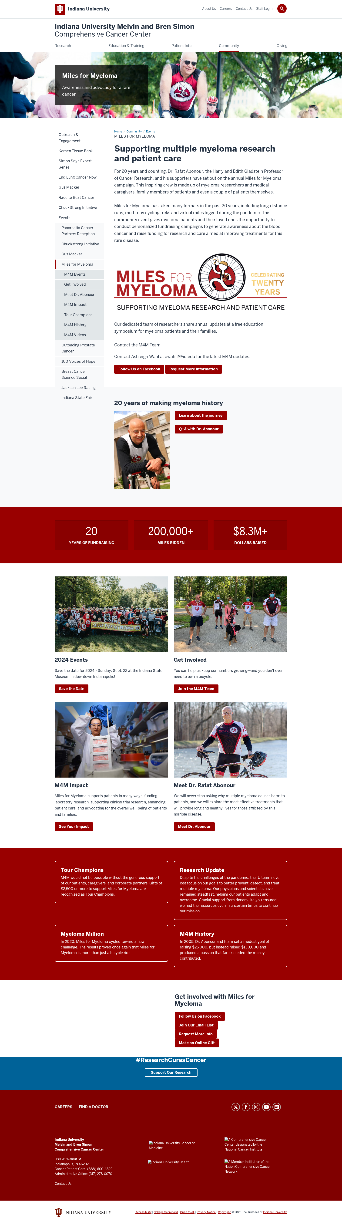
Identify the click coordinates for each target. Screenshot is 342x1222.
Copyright (224, 1212)
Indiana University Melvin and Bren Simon (124, 30)
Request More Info (196, 1034)
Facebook (246, 1107)
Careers (63, 1106)
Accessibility (143, 1212)
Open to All (187, 1212)
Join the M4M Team (196, 688)
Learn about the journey (201, 415)
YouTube (266, 1107)
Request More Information (193, 369)
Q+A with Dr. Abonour (199, 429)
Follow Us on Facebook (139, 369)
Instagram (256, 1107)
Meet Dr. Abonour (194, 826)
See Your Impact (74, 826)
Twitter (235, 1107)
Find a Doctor (93, 1106)
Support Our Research (171, 1072)
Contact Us (63, 1183)
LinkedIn (276, 1107)
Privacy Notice (206, 1212)
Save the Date (71, 688)
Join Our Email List (196, 1025)
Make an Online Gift (197, 1042)
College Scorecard (166, 1212)
